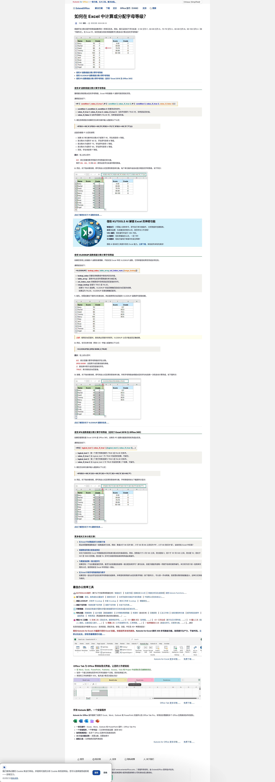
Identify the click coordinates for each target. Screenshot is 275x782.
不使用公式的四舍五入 (153, 597)
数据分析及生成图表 (156, 593)
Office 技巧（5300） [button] (129, 8)
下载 (108, 8)
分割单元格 (175, 623)
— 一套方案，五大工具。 (94, 2)
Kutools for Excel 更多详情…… (167, 659)
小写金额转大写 (122, 623)
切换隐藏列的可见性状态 (114, 609)
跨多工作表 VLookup (128, 601)
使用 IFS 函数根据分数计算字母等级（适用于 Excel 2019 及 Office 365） (105, 78)
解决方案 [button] (99, 8)
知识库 (98, 759)
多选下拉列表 (124, 605)
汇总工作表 (164, 613)
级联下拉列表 (110, 605)
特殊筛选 (91, 616)
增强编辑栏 (108, 613)
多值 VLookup (110, 601)
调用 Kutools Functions (175, 593)
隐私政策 (131, 759)
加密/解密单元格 (177, 613)
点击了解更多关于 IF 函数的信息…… (88, 215)
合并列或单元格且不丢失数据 (130, 597)
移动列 (101, 609)
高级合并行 (165, 623)
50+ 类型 (133, 620)
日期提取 (153, 613)
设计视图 (98, 613)
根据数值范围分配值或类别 (89, 550)
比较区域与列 (130, 609)
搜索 (154, 8)
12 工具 (94, 620)
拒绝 (105, 773)
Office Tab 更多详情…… (170, 703)
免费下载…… (189, 659)
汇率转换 (133, 623)
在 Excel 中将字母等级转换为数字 (92, 572)
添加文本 (103, 620)
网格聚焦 (88, 613)
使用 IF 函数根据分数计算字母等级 (89, 72)
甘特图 (143, 620)
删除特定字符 (114, 620)
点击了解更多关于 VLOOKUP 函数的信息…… (91, 423)
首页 (82, 759)
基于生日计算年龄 (173, 620)
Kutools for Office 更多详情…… (167, 742)
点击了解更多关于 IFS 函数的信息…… (88, 527)
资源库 (135, 613)
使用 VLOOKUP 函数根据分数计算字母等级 (93, 75)
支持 (144, 8)
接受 (96, 773)
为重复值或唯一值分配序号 (89, 561)
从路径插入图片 (91, 623)
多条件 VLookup (95, 601)
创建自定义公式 (140, 593)
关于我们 (150, 759)
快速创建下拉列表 (95, 605)
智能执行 (118, 593)
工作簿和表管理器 (122, 613)
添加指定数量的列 (92, 609)
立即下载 (142, 244)
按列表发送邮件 (193, 613)
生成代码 (128, 593)
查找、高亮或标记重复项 (94, 597)
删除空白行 (111, 597)
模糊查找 (143, 601)
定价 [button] (115, 8)
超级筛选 (80, 616)
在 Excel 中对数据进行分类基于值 (92, 542)
